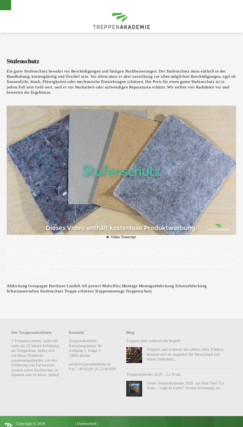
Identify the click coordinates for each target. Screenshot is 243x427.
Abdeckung (17, 285)
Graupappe (38, 285)
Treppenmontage (110, 291)
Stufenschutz (51, 291)
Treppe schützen (79, 291)
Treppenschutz (139, 291)
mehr (54, 375)
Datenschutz (87, 424)
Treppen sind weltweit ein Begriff (153, 341)
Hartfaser (57, 285)
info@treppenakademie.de (90, 364)
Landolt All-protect (84, 285)
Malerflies (111, 285)
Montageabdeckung (156, 285)
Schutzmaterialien (23, 291)
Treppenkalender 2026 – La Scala (153, 374)
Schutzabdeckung (191, 285)
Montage (130, 285)
